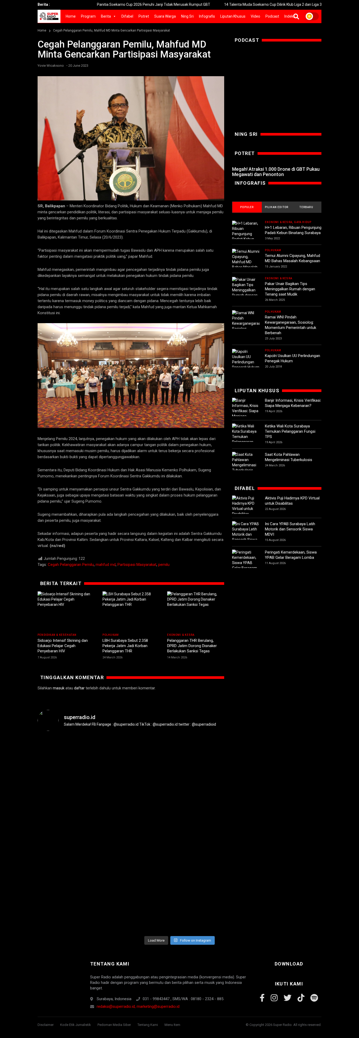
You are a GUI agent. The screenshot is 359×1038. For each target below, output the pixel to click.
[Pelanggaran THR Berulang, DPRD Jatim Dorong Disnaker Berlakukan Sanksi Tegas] (195, 611)
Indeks (289, 16)
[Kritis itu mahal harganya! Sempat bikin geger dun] (203, 834)
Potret (144, 16)
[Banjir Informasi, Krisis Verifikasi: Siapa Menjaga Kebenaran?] (246, 411)
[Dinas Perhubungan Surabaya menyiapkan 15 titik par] (297, 803)
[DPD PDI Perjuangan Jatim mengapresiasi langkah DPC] (108, 808)
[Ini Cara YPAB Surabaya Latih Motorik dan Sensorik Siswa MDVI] (246, 534)
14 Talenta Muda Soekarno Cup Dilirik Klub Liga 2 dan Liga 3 (244, 4)
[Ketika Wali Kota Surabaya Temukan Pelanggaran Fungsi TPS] (246, 437)
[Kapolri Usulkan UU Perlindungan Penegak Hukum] (246, 359)
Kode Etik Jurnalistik (75, 1025)
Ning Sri (187, 16)
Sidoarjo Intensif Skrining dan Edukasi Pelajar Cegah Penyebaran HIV (63, 645)
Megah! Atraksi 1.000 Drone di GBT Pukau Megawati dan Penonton (276, 171)
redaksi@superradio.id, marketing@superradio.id (138, 1006)
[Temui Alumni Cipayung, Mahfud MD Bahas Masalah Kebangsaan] (246, 262)
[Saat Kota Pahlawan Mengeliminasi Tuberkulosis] (246, 462)
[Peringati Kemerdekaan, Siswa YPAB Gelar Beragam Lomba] (246, 563)
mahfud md (106, 564)
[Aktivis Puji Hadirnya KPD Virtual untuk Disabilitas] (246, 506)
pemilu (164, 564)
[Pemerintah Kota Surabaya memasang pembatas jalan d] (250, 810)
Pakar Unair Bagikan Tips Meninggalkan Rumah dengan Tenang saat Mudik (290, 289)
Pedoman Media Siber (114, 1025)
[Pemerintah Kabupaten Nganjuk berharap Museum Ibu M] (61, 803)
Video (255, 16)
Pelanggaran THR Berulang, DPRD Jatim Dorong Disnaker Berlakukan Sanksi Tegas (192, 645)
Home (71, 16)
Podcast (272, 16)
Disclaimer (46, 1025)
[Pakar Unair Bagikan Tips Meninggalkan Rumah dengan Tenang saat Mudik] (246, 292)
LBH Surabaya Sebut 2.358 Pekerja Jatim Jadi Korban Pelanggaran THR (125, 645)
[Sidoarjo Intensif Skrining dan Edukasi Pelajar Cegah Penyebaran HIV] (66, 611)
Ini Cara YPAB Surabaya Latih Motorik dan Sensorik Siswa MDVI (290, 529)
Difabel (127, 16)
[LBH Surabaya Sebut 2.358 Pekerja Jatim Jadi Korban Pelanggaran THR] (131, 611)
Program (88, 16)
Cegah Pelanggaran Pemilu (71, 564)
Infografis (207, 16)
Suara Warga (165, 16)
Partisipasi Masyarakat (136, 564)
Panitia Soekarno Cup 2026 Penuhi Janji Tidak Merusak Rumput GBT (125, 4)
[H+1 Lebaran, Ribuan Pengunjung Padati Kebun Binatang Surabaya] (246, 236)
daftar (79, 688)
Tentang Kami (147, 1025)
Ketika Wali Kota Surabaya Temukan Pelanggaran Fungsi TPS (290, 431)
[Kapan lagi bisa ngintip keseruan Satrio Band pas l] (156, 787)
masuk (58, 688)
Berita (106, 16)
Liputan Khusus (232, 16)
